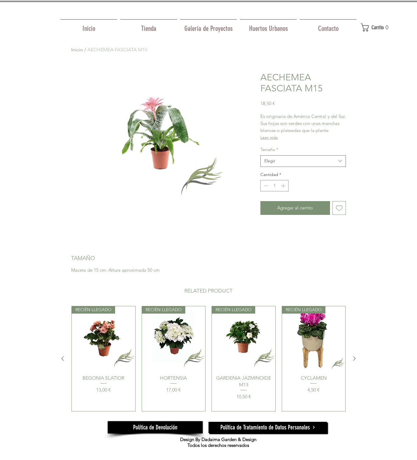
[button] (379, 27)
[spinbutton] (274, 185)
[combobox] (303, 161)
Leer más (269, 137)
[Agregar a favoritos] (339, 208)
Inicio (77, 50)
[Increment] (284, 185)
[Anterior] (62, 358)
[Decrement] (265, 185)
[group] (208, 359)
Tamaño (269, 149)
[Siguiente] (354, 358)
